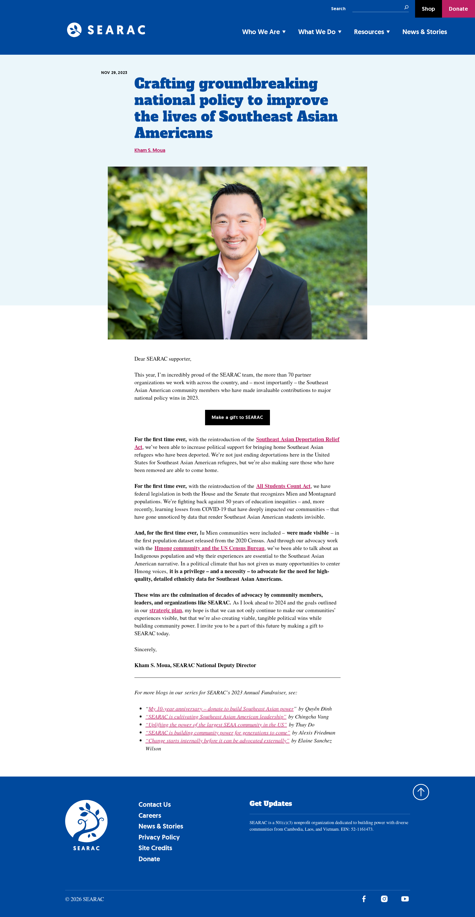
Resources (369, 31)
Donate (458, 8)
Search (338, 9)
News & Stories (424, 31)
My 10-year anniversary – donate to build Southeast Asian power (221, 708)
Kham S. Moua (149, 150)
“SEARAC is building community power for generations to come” (217, 732)
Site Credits (155, 848)
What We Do (317, 31)
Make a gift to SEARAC (237, 417)
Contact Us (155, 804)
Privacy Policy (159, 837)
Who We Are (261, 31)
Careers (150, 815)
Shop (428, 8)
